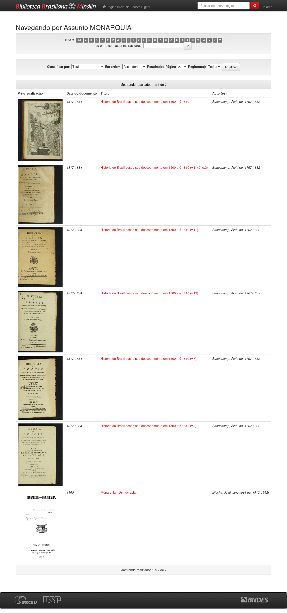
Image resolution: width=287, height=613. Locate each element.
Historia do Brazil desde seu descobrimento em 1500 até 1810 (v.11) (149, 229)
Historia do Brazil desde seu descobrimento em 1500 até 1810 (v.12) (149, 293)
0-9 (79, 40)
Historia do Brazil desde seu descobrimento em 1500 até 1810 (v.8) (148, 425)
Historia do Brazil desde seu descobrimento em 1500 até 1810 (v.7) (148, 358)
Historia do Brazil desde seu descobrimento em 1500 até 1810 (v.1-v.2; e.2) (154, 167)
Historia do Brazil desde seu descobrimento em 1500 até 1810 (145, 101)
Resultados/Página (161, 66)
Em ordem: (113, 66)
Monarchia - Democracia (118, 492)
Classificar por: (58, 66)
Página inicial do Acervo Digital (128, 6)
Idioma (267, 6)
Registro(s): (197, 66)
